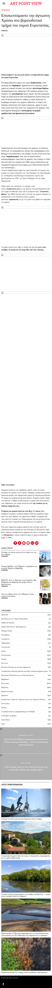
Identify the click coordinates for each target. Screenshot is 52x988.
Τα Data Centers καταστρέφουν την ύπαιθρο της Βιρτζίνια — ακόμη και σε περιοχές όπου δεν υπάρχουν (25, 895)
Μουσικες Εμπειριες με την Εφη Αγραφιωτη (16, 667)
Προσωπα (4, 695)
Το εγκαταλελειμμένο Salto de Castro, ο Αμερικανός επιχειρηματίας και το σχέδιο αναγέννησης (25, 857)
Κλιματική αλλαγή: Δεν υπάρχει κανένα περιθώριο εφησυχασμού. (24, 972)
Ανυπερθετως (5, 635)
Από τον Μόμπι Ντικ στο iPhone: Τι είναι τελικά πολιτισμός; (17, 595)
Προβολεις (4, 687)
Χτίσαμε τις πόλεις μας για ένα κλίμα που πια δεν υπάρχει (18, 553)
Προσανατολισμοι (7, 691)
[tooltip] (15, 543)
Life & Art (4, 615)
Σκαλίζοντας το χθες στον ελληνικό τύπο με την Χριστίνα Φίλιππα (23, 699)
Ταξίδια (3, 708)
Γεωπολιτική (5, 647)
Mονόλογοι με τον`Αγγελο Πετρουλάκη (14, 619)
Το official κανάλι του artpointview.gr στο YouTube (18, 712)
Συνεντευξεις (5, 703)
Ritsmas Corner (6, 631)
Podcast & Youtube (7, 623)
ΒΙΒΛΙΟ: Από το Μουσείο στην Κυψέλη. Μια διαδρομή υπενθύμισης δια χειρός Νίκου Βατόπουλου (18, 582)
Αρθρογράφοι (5, 643)
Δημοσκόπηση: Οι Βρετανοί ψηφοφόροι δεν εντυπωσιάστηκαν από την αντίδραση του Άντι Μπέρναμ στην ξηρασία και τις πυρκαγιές (24, 934)
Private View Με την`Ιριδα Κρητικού (13, 627)
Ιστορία (3, 659)
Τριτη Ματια (5, 720)
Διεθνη (3, 651)
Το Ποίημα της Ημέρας (8, 716)
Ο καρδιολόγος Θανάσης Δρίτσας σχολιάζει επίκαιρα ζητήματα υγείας (24, 671)
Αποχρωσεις (5, 639)
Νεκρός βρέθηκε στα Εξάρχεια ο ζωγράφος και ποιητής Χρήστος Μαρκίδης (19, 567)
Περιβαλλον (5, 10)
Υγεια (3, 724)
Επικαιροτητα (6, 655)
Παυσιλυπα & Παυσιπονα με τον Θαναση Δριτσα (17, 675)
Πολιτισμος (5, 683)
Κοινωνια (4, 663)
